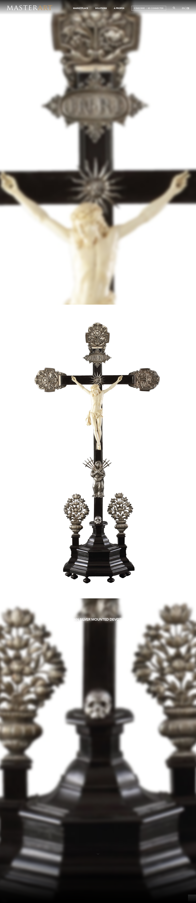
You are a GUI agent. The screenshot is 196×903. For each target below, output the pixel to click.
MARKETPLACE (80, 8)
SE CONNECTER (155, 8)
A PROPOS (119, 8)
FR (188, 8)
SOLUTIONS (101, 8)
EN (183, 8)
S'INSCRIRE (139, 8)
